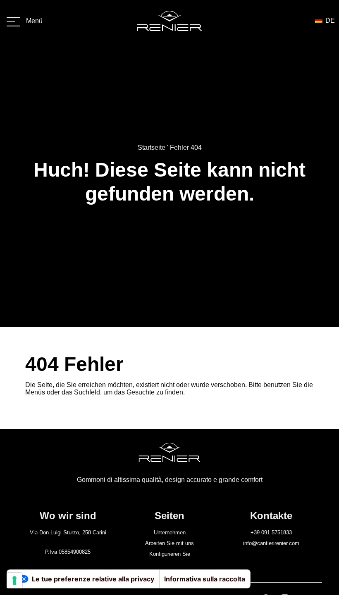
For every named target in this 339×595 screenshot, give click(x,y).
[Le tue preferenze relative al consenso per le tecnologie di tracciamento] (14, 580)
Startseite (151, 147)
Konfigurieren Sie (169, 554)
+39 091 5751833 (271, 532)
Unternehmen (170, 532)
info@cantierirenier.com (271, 543)
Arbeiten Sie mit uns (169, 543)
